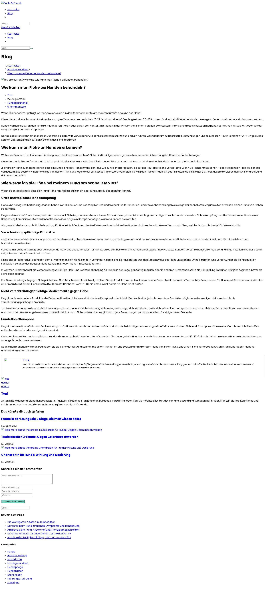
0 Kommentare (16, 106)
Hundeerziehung (17, 555)
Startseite (13, 33)
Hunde (11, 551)
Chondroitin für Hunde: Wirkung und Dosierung (36, 455)
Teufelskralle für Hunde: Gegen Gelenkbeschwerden (39, 437)
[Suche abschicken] (31, 48)
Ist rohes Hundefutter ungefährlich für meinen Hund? (39, 533)
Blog (10, 37)
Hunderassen (15, 571)
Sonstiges (13, 582)
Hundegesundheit (17, 103)
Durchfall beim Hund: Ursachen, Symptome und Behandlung (43, 526)
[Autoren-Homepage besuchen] (7, 386)
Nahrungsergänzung (19, 578)
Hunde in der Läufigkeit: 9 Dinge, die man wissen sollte (41, 419)
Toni (9, 95)
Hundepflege (15, 567)
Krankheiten (14, 575)
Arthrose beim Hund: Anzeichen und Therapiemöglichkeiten (43, 530)
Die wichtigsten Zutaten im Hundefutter (31, 522)
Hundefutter (14, 559)
